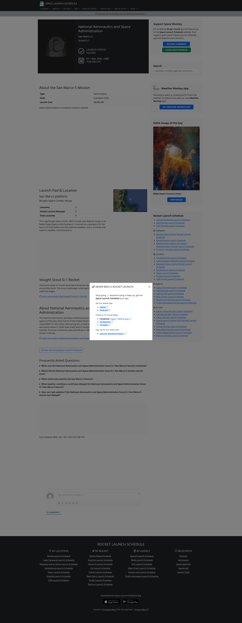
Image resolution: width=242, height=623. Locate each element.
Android (104, 310)
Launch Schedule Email (112, 333)
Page (113, 318)
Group (125, 318)
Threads (104, 325)
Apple (103, 307)
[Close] (149, 287)
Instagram (105, 321)
